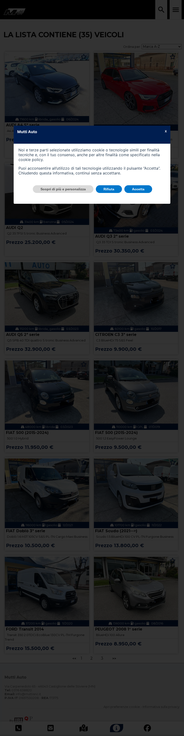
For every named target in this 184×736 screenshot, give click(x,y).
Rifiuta (109, 189)
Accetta (138, 189)
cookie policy (30, 159)
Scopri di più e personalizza (63, 189)
